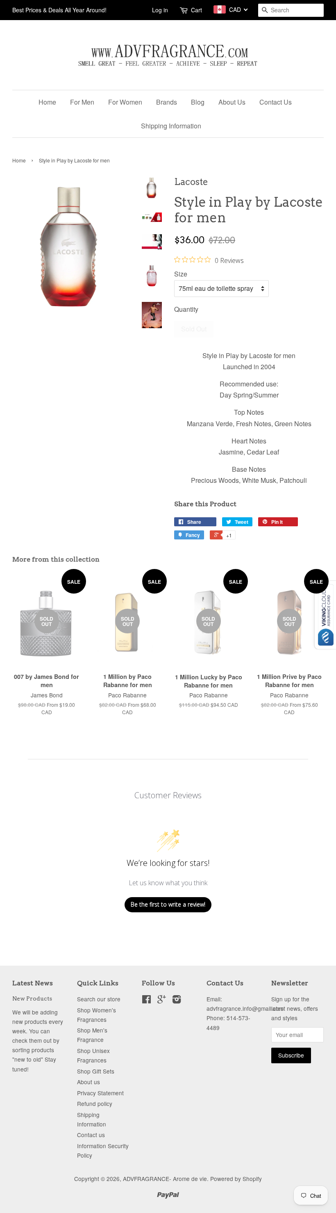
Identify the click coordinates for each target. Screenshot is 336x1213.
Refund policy (94, 1103)
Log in (160, 10)
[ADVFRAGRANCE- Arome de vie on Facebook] (146, 1000)
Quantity (186, 309)
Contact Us (275, 102)
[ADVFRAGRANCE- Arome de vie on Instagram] (176, 1000)
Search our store (98, 999)
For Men (82, 102)
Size (180, 274)
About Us (231, 102)
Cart (196, 10)
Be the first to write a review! (168, 904)
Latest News (32, 983)
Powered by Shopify (236, 1178)
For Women (125, 102)
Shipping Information (171, 125)
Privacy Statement (100, 1093)
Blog (197, 102)
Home (47, 102)
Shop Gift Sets (95, 1071)
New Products (32, 998)
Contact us (91, 1135)
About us (88, 1082)
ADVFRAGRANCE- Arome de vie (165, 1178)
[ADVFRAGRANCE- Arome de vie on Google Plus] (161, 1000)
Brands (166, 102)
